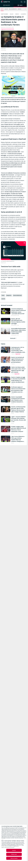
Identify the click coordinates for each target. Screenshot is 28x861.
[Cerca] (21, 2)
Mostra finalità (14, 858)
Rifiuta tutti (14, 854)
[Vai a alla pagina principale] (8, 2)
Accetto (14, 850)
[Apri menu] (24, 2)
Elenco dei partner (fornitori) (8, 847)
